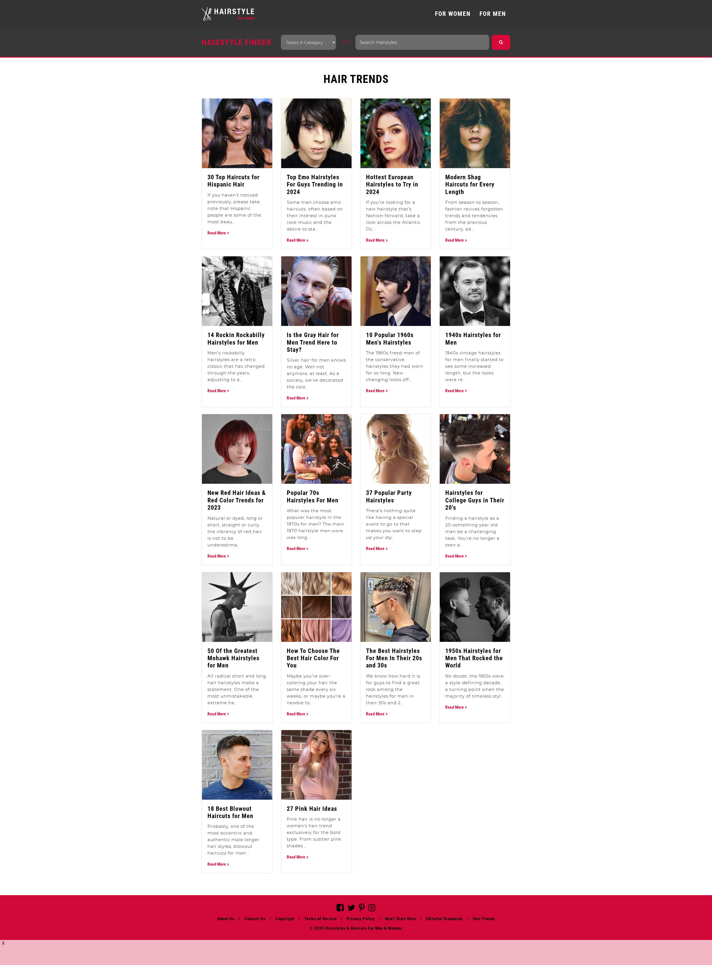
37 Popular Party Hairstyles (389, 496)
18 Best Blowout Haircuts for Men (230, 812)
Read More (217, 232)
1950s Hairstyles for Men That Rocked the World (474, 658)
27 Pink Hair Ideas (312, 808)
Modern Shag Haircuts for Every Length (470, 184)
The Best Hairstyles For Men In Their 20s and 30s (394, 658)
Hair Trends (484, 918)
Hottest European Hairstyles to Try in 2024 (392, 184)
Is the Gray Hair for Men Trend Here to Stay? (313, 342)
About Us (225, 918)
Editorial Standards (444, 918)
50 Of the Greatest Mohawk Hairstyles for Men (233, 658)
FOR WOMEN (453, 13)
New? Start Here (400, 918)
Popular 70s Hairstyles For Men (312, 496)
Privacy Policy (361, 918)
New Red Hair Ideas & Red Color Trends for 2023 (236, 500)
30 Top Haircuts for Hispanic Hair (233, 181)
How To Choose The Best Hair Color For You (313, 658)
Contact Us (255, 918)
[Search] (501, 42)
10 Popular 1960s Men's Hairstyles (390, 339)
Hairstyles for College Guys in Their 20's (474, 500)
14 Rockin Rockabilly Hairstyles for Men (236, 339)
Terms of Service (321, 918)
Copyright (285, 918)
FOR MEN (492, 13)
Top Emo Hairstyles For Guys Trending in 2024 (315, 184)
